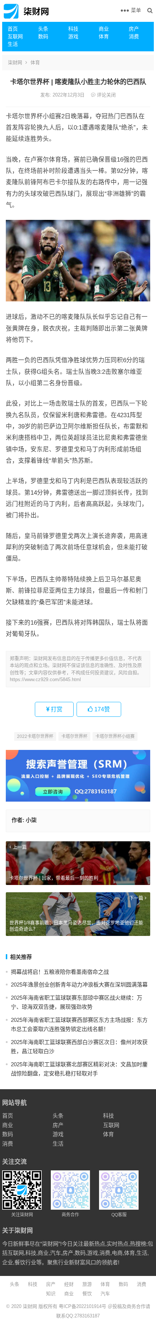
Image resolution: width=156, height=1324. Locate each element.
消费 (134, 36)
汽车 (105, 1293)
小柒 (31, 820)
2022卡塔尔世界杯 (35, 736)
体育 (104, 36)
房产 (134, 29)
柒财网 (15, 62)
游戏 (73, 36)
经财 (69, 1284)
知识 (51, 1293)
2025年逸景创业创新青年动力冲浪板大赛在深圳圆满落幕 (79, 984)
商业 (104, 29)
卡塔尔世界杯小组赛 (115, 736)
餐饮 (87, 1293)
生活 (13, 44)
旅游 (87, 1284)
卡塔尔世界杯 (74, 736)
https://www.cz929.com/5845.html (45, 679)
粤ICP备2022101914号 (82, 1306)
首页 (13, 29)
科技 (73, 29)
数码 (43, 36)
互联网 (15, 36)
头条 (43, 29)
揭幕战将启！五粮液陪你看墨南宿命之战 (60, 972)
